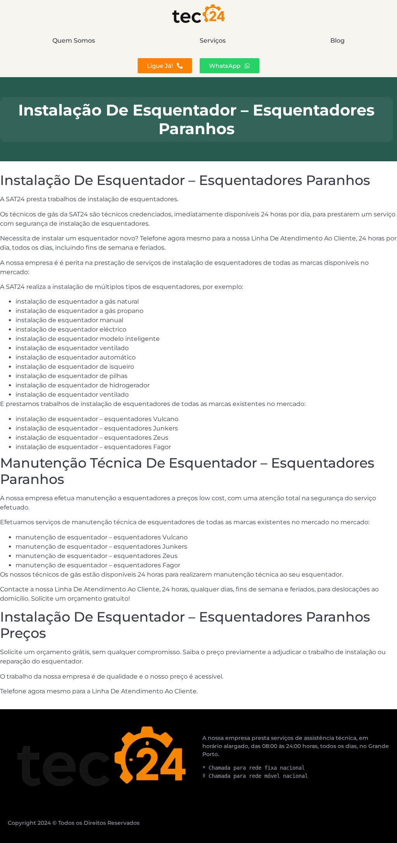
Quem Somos (73, 40)
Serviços (213, 40)
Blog (337, 40)
